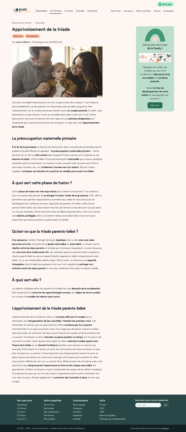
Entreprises (168, 11)
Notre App (49, 408)
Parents (157, 11)
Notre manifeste (143, 11)
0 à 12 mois (55, 10)
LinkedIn (77, 419)
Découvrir (155, 105)
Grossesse (22, 404)
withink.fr (165, 428)
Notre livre (49, 415)
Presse (103, 404)
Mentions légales (108, 415)
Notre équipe (79, 404)
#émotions (18, 36)
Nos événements (52, 412)
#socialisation (32, 36)
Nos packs (128, 11)
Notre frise (116, 11)
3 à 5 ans (80, 10)
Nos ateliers (49, 419)
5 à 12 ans (92, 10)
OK (165, 405)
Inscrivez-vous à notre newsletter (151, 400)
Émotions (40, 22)
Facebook (77, 415)
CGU (102, 408)
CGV (102, 412)
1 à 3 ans (68, 10)
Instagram (78, 408)
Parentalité (41, 10)
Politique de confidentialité (112, 419)
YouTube (77, 412)
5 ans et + (21, 419)
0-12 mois (21, 408)
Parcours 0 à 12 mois (22, 22)
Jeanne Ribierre (23, 42)
